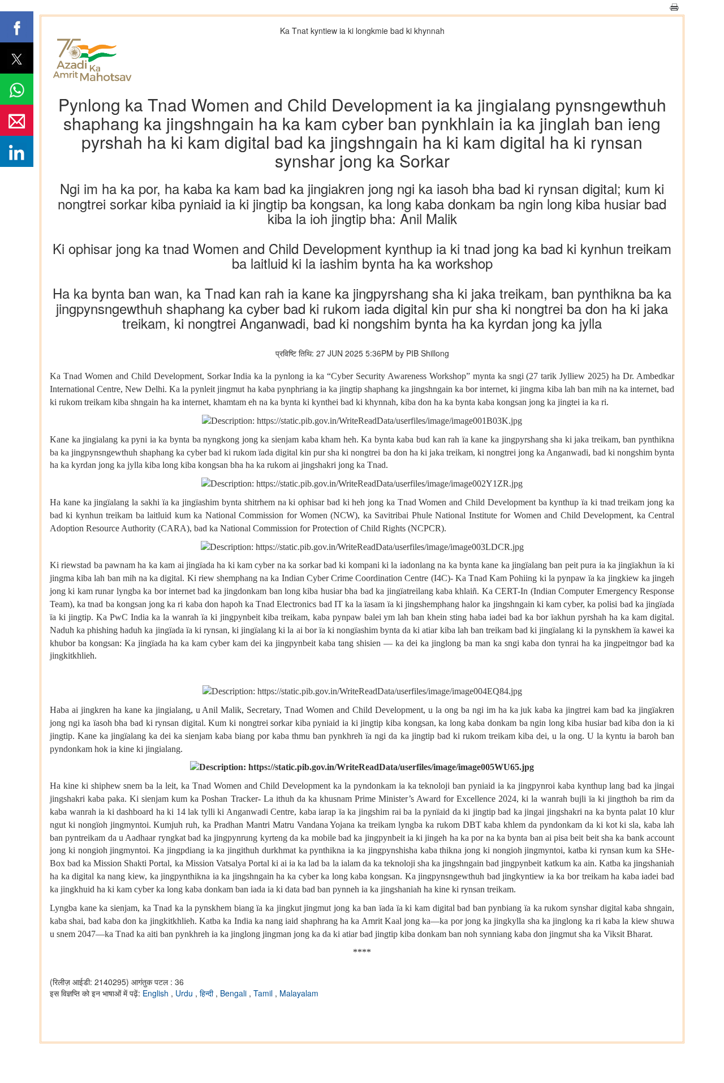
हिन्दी (208, 993)
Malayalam (298, 993)
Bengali (234, 993)
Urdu (185, 993)
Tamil (264, 993)
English (157, 993)
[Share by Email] (16, 120)
